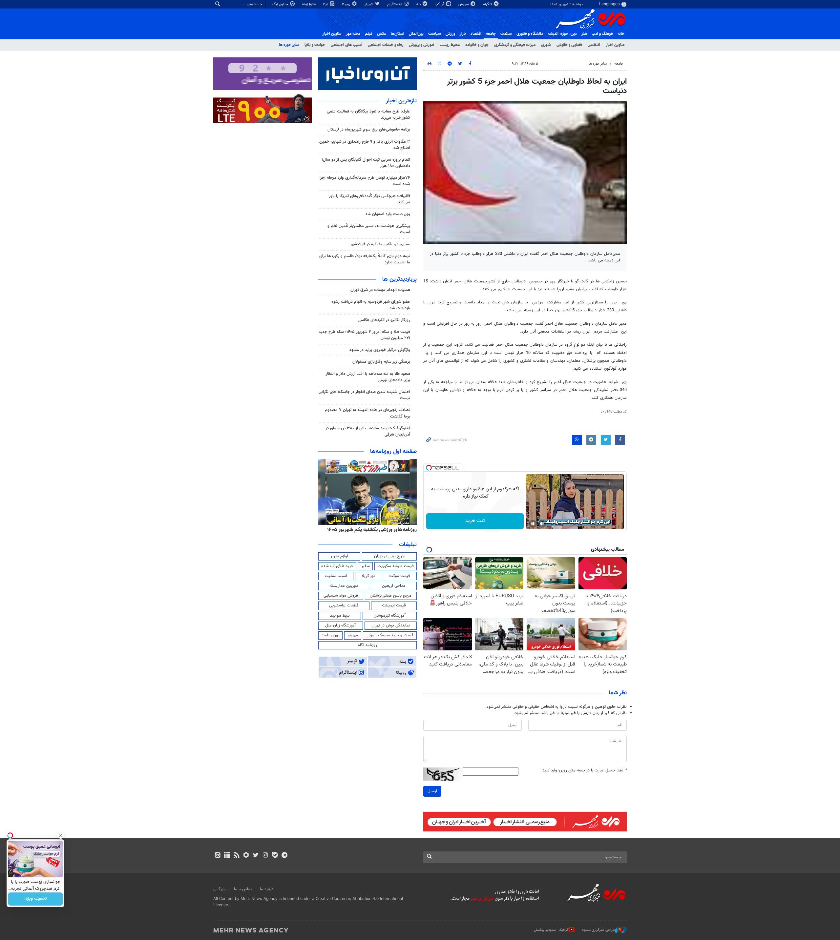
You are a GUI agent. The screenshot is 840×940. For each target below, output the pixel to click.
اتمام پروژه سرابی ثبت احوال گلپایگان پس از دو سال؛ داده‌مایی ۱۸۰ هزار (366, 162)
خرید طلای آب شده (337, 566)
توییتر (369, 4)
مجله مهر (353, 34)
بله (419, 4)
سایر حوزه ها (289, 45)
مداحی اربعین (394, 585)
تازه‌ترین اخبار (401, 101)
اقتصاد (476, 34)
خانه (621, 34)
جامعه (491, 34)
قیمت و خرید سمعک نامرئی (390, 635)
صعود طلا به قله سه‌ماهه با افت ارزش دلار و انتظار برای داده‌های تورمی (368, 377)
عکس (381, 34)
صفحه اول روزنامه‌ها (393, 451)
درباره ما (267, 889)
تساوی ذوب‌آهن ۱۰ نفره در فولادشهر (380, 244)
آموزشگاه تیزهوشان (390, 615)
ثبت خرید (475, 521)
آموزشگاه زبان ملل (340, 625)
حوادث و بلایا (314, 45)
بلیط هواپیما (339, 615)
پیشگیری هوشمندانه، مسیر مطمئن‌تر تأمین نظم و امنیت (368, 229)
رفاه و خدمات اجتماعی (385, 45)
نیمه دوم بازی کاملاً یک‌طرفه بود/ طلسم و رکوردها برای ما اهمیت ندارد (364, 259)
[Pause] (533, 524)
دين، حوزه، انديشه (562, 34)
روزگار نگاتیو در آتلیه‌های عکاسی (384, 320)
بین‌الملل (416, 34)
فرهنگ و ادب (602, 34)
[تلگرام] (284, 855)
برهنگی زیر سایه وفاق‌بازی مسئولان (381, 361)
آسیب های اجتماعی (346, 45)
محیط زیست (450, 45)
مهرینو (353, 635)
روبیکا (346, 4)
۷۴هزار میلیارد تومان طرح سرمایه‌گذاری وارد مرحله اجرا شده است (365, 180)
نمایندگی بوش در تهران (390, 625)
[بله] (275, 855)
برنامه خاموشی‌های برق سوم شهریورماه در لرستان (368, 129)
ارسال (432, 791)
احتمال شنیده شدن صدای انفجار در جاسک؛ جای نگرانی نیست (364, 395)
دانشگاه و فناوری (529, 34)
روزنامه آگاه (367, 645)
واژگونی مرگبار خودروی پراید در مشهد (379, 350)
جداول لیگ (280, 4)
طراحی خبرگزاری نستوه (598, 930)
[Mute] (542, 524)
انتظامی (594, 45)
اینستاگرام (395, 4)
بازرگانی (219, 889)
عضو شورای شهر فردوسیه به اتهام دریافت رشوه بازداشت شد (370, 304)
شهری (546, 45)
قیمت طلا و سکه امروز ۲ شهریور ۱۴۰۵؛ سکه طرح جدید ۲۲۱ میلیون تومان (364, 335)
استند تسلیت (336, 576)
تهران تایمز (330, 635)
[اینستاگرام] (265, 855)
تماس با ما (243, 889)
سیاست (434, 34)
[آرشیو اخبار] (227, 855)
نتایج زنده (309, 4)
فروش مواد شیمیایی (341, 595)
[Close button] (60, 835)
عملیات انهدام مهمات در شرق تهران (380, 290)
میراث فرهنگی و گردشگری (515, 45)
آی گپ (440, 4)
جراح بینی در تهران (389, 556)
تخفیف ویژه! (35, 899)
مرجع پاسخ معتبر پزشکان (390, 595)
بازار (463, 34)
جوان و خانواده (477, 45)
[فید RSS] (236, 855)
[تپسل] (429, 467)
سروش (464, 4)
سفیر (365, 566)
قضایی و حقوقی (569, 45)
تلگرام (488, 4)
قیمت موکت (399, 576)
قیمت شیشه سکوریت (395, 566)
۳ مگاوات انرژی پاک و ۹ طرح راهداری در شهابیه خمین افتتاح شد (364, 144)
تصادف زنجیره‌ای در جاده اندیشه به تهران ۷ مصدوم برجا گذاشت (367, 413)
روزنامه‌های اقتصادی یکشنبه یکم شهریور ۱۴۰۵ (370, 530)
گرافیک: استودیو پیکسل (551, 930)
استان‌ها (397, 34)
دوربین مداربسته (343, 585)
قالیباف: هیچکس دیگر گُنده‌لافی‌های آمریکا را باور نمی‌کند (369, 199)
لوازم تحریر (339, 556)
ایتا (326, 4)
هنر (584, 34)
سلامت (506, 34)
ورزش (450, 34)
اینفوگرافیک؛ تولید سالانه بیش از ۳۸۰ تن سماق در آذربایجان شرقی (367, 431)
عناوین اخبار (615, 45)
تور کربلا (368, 576)
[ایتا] (217, 855)
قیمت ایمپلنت (394, 605)
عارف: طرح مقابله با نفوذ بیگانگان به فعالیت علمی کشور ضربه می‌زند (368, 114)
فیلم (368, 34)
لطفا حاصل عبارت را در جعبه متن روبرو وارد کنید (584, 770)
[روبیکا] (246, 855)
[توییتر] (256, 855)
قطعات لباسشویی (343, 605)
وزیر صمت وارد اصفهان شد (387, 214)
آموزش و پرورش (421, 45)
